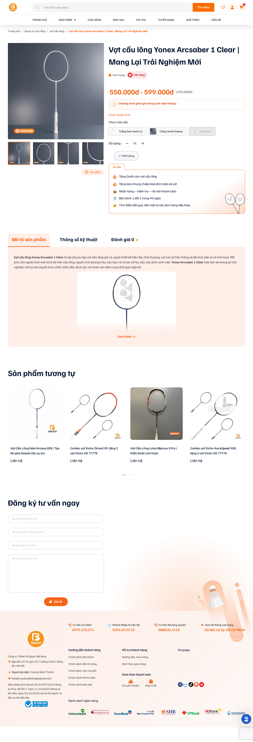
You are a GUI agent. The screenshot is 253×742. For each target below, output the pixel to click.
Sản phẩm (65, 19)
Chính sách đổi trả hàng (82, 664)
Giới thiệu (192, 19)
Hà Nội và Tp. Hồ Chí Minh (225, 629)
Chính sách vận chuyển (82, 670)
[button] (246, 719)
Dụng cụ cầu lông (35, 31)
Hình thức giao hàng (134, 664)
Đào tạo (118, 19)
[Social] (180, 686)
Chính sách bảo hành (81, 657)
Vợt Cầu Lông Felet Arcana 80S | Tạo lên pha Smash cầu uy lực (34, 450)
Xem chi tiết (36, 445)
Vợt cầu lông (57, 31)
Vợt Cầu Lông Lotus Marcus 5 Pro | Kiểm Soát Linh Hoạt (153, 450)
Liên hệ (216, 19)
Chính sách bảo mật (80, 684)
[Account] (232, 7)
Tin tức (141, 19)
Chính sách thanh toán (81, 677)
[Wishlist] (223, 7)
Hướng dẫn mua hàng (135, 657)
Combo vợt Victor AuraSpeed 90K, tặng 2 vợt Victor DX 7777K (213, 450)
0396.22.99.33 (123, 629)
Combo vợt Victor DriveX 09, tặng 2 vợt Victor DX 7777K (94, 450)
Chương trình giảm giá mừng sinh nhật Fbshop (147, 103)
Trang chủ (14, 31)
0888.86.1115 (169, 629)
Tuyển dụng (166, 19)
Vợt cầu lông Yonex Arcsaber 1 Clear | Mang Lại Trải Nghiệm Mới (108, 31)
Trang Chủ (39, 19)
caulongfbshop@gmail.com (31, 678)
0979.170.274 (83, 629)
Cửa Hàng (94, 19)
